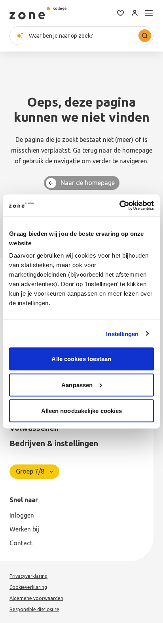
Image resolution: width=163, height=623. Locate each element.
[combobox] (81, 35)
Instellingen (122, 333)
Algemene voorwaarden (36, 598)
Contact (20, 543)
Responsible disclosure (34, 609)
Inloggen (21, 515)
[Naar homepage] (37, 13)
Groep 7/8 (30, 471)
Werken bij (24, 529)
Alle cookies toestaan (81, 358)
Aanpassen (77, 384)
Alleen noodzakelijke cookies (81, 410)
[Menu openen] (149, 13)
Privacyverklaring (28, 576)
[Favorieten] (120, 13)
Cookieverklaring (28, 587)
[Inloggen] (134, 13)
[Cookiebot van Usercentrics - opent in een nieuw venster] (119, 206)
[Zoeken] (144, 35)
